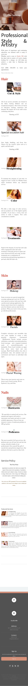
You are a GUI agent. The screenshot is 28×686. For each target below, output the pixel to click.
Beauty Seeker (22, 678)
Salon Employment (14, 678)
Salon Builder (5, 678)
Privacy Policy (14, 679)
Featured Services (7, 509)
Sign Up (14, 659)
